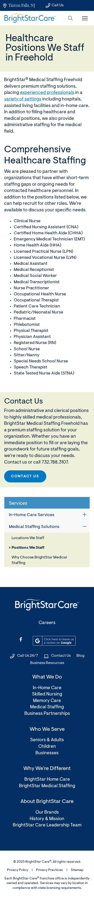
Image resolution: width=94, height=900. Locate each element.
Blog (80, 656)
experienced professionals (47, 93)
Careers (47, 623)
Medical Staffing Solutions (34, 527)
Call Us (57, 5)
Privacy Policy (17, 870)
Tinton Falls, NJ (21, 5)
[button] (70, 18)
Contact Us (25, 476)
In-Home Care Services (31, 515)
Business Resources (47, 663)
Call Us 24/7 (27, 656)
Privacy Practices (49, 870)
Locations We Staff (28, 538)
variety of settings (22, 99)
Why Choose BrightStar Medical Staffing (39, 560)
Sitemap (77, 870)
